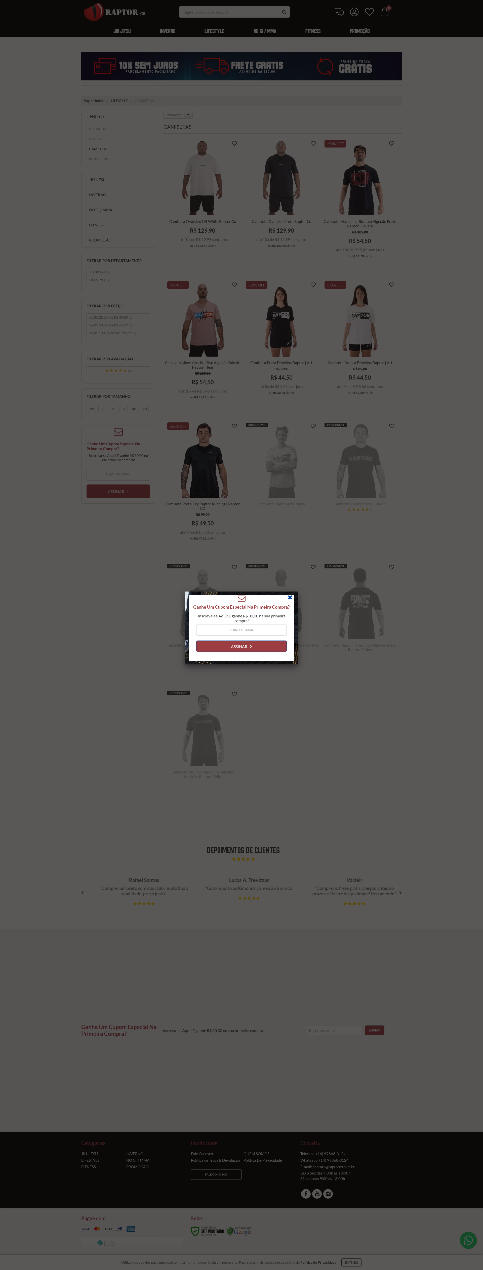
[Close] (292, 605)
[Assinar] (241, 653)
